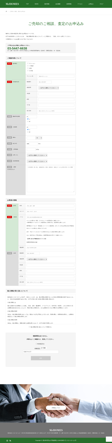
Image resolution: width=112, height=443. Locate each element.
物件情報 (46, 4)
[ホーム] (6, 8)
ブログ (101, 4)
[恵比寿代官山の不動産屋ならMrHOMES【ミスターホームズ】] (19, 4)
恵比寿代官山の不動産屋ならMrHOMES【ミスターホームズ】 (60, 440)
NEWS (36, 4)
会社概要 (57, 4)
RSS (10, 440)
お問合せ (91, 4)
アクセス (80, 4)
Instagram (7, 440)
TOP (27, 4)
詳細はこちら (56, 407)
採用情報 (68, 4)
